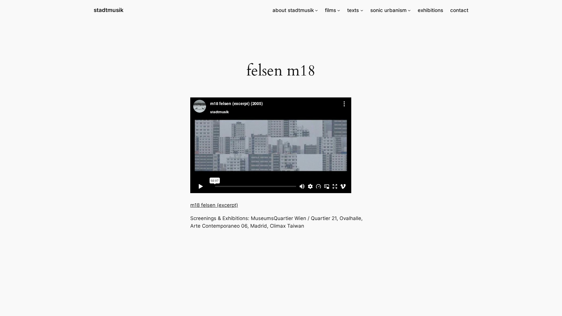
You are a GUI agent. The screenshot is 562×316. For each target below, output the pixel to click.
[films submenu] (338, 10)
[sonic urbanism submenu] (409, 10)
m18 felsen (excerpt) (214, 205)
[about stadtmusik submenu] (316, 10)
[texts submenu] (361, 10)
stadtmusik (109, 9)
